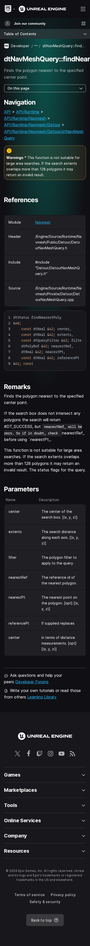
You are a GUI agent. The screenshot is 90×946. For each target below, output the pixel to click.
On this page (19, 88)
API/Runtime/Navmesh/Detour (32, 124)
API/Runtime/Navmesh (25, 118)
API (7, 111)
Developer (20, 46)
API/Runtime (27, 111)
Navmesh (42, 222)
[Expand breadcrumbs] (36, 46)
